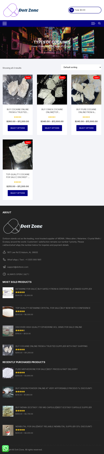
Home (34, 46)
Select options (17, 128)
